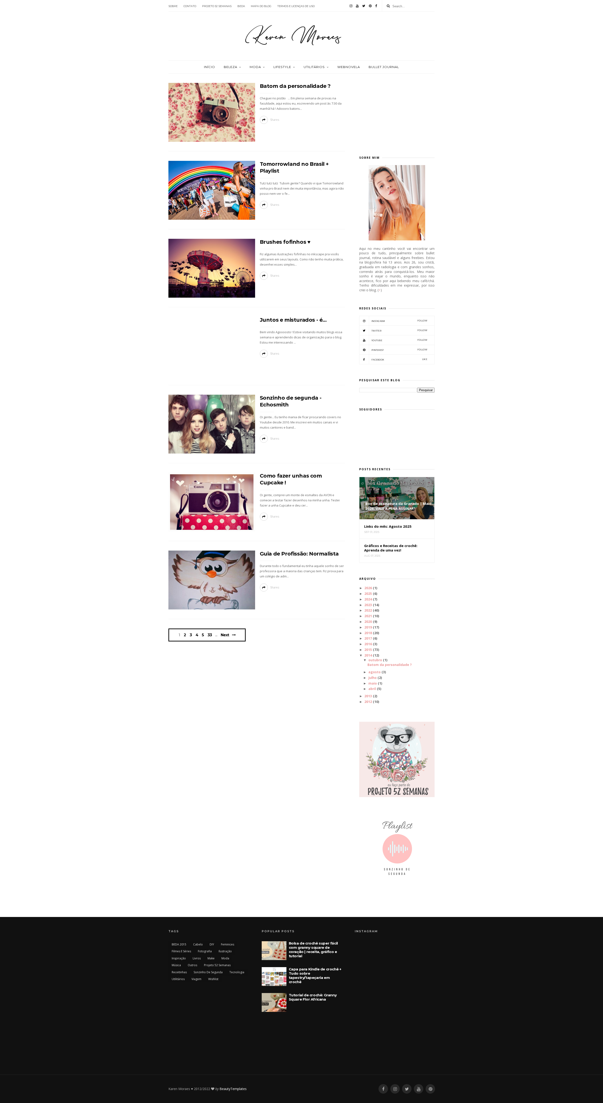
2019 (368, 627)
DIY (212, 944)
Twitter (399, 330)
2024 (368, 599)
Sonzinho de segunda (208, 972)
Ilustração (225, 951)
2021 (368, 616)
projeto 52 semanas (217, 6)
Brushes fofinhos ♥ (285, 242)
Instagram (399, 320)
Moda (255, 67)
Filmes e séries (181, 951)
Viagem (196, 979)
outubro (375, 660)
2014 (368, 655)
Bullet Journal (384, 67)
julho (372, 677)
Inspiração (179, 958)
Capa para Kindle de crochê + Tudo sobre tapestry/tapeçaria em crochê (315, 975)
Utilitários (314, 67)
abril (372, 688)
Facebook (399, 359)
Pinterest (399, 349)
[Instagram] (351, 6)
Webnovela (348, 67)
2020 (368, 621)
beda (241, 6)
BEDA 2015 (179, 944)
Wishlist (213, 979)
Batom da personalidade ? (295, 86)
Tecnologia (236, 972)
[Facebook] (376, 6)
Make (211, 958)
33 (210, 635)
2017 (368, 638)
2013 (368, 696)
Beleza (230, 67)
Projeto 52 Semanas (217, 965)
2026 (368, 588)
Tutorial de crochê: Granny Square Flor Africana (313, 997)
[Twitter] (363, 6)
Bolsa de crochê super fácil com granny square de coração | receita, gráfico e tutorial (313, 949)
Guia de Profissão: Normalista (299, 554)
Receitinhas (179, 972)
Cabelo (198, 944)
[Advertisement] (397, 112)
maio (372, 683)
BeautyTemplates (233, 1089)
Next (225, 635)
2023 (368, 605)
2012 (368, 701)
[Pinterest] (370, 6)
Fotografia (205, 951)
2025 (368, 593)
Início (209, 67)
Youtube (399, 340)
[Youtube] (357, 6)
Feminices (227, 944)
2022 (368, 610)
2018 (368, 633)
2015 (368, 649)
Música (176, 965)
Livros (197, 958)
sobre (173, 6)
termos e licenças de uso (296, 6)
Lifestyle (282, 67)
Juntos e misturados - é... (293, 320)
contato (189, 6)
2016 (368, 644)
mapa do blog (261, 6)
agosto (374, 672)
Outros (192, 965)
